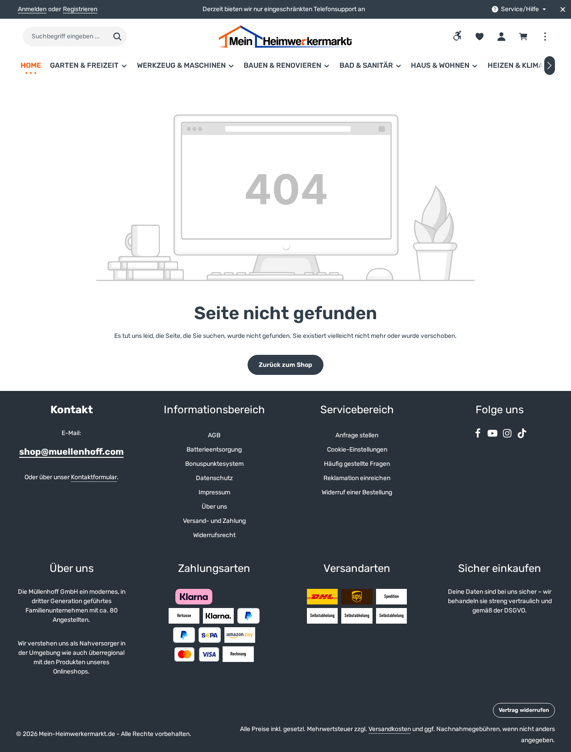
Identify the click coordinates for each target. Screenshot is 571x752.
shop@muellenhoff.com (71, 451)
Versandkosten (389, 729)
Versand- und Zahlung (214, 521)
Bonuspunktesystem (214, 464)
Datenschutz (214, 478)
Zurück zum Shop (285, 365)
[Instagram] (507, 436)
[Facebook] (478, 436)
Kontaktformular (94, 477)
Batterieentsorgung (214, 449)
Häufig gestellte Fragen (357, 464)
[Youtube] (493, 436)
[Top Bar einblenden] (545, 37)
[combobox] (65, 36)
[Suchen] (117, 36)
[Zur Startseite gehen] (285, 36)
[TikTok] (522, 436)
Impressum (214, 492)
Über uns (214, 506)
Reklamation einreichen (356, 478)
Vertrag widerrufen (524, 710)
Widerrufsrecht (214, 535)
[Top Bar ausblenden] (562, 9)
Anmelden (32, 9)
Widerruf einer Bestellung (357, 492)
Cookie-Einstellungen (357, 449)
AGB (214, 435)
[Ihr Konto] (501, 37)
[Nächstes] (549, 65)
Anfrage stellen (356, 435)
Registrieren (80, 9)
